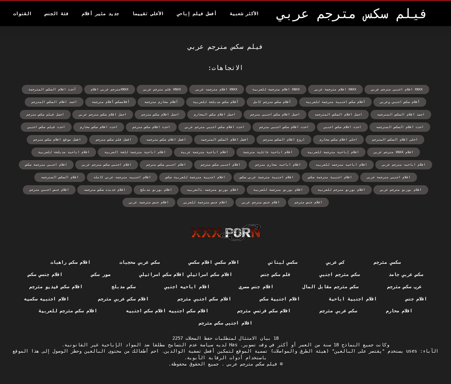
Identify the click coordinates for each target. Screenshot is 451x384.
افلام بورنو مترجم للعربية (341, 190)
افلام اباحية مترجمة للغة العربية (135, 152)
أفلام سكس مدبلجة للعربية (215, 102)
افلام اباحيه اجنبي (187, 286)
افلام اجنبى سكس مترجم (220, 164)
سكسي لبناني (282, 262)
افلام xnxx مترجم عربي (393, 152)
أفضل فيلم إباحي (197, 13)
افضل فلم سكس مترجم (113, 139)
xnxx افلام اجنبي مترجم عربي (397, 89)
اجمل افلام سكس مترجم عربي (102, 114)
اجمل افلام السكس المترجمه (338, 114)
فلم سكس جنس (276, 274)
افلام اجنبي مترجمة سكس (46, 164)
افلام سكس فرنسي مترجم (264, 310)
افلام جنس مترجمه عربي (149, 202)
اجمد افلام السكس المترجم (54, 102)
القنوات (22, 13)
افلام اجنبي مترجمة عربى (388, 177)
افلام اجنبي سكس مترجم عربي (106, 164)
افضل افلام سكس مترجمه (166, 139)
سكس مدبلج (123, 286)
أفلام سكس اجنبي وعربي (400, 102)
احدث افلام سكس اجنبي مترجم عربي (214, 127)
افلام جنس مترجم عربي (261, 202)
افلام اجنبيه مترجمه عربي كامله (122, 177)
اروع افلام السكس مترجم (284, 139)
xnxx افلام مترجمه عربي (216, 89)
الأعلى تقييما (148, 13)
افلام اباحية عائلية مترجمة (268, 152)
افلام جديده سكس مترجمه (104, 190)
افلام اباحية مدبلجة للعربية (63, 152)
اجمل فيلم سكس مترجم (45, 114)
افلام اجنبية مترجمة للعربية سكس (195, 177)
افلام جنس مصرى (256, 286)
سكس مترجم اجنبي (340, 274)
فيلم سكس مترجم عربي (250, 364)
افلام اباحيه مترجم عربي (404, 164)
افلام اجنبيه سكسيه (46, 298)
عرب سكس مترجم (404, 286)
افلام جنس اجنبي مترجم (49, 190)
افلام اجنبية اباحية (353, 298)
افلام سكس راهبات (70, 262)
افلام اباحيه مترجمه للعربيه (341, 164)
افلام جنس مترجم (308, 202)
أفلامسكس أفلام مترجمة (110, 102)
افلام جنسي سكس (45, 274)
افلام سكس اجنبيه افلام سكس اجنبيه (167, 310)
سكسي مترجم (387, 262)
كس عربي (335, 262)
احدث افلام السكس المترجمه (400, 127)
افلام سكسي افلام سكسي (214, 262)
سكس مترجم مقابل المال (330, 286)
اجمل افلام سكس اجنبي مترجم (275, 114)
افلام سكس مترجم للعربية (68, 310)
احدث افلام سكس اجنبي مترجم (284, 127)
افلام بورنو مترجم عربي (401, 190)
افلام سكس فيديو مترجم (56, 286)
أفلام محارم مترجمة (161, 102)
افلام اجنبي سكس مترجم (166, 164)
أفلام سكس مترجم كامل (272, 102)
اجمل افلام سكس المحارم (214, 114)
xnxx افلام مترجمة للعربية (276, 89)
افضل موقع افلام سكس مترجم (57, 139)
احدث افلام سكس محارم (99, 127)
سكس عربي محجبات (139, 262)
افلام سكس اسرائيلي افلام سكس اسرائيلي (185, 274)
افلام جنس (416, 298)
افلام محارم (399, 310)
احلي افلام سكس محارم (338, 139)
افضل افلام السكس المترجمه (224, 139)
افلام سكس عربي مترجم (123, 298)
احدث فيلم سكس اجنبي (46, 127)
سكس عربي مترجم (338, 310)
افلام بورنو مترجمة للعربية (278, 190)
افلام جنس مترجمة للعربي (205, 202)
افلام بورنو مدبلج (156, 190)
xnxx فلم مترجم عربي (162, 89)
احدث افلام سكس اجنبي (342, 127)
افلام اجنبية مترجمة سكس (330, 177)
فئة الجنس (57, 13)
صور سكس (100, 274)
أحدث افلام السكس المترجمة (52, 89)
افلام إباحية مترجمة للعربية (333, 152)
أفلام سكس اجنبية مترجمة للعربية (335, 102)
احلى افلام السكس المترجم (395, 139)
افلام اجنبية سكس (280, 298)
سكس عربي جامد (406, 274)
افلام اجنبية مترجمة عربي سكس (267, 177)
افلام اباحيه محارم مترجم (278, 164)
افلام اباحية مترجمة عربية (204, 152)
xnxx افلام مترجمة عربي (335, 89)
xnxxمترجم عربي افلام (109, 89)
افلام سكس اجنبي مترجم (204, 298)
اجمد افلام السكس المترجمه (401, 114)
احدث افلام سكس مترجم (151, 127)
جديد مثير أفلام (100, 13)
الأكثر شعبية (244, 13)
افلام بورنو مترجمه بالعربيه (212, 190)
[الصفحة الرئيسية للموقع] (225, 232)
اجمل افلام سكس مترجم (160, 114)
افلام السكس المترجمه (60, 177)
